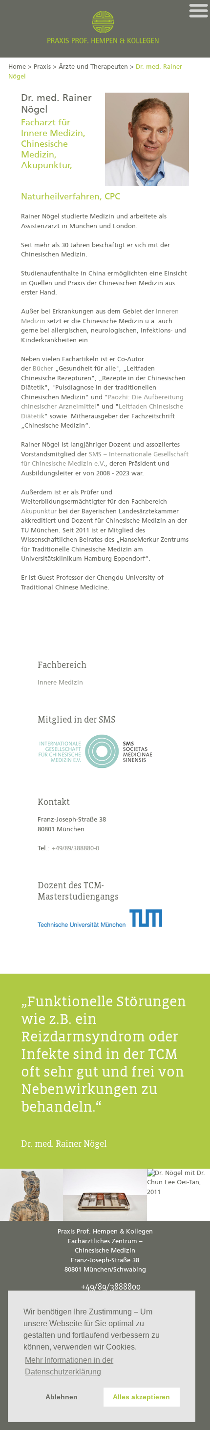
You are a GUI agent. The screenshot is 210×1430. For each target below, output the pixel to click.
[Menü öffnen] (198, 11)
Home (17, 67)
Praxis (42, 67)
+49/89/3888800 (111, 1287)
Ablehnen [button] (61, 1397)
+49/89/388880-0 (75, 848)
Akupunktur (39, 512)
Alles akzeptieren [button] (141, 1397)
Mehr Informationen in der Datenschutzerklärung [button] (69, 1366)
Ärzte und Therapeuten (93, 67)
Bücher (43, 369)
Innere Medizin (60, 683)
